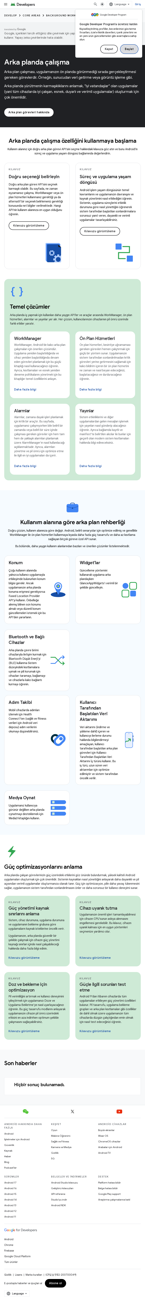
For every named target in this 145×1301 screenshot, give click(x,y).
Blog (6, 1162)
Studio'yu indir (59, 1199)
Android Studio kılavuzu (64, 1182)
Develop (10, 15)
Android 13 (10, 1205)
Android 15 (10, 1194)
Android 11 (10, 1216)
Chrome (8, 1245)
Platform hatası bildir (109, 1182)
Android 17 (10, 1182)
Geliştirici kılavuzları (62, 1188)
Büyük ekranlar (106, 1130)
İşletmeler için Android (17, 1139)
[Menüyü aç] (5, 4)
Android (8, 1133)
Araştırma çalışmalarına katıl (114, 1199)
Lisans (18, 1274)
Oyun (54, 1130)
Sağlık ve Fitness (60, 1141)
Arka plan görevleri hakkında (28, 112)
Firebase (9, 1250)
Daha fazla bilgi (25, 389)
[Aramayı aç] (95, 4)
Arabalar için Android (110, 1147)
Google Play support (109, 1194)
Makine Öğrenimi (60, 1135)
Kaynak (8, 1150)
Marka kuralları (34, 1274)
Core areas (31, 15)
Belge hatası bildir (108, 1188)
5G (53, 1158)
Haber (7, 1156)
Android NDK (58, 1205)
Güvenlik (9, 1145)
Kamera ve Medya (61, 1147)
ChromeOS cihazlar (109, 1141)
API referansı (58, 1194)
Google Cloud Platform (17, 1256)
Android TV (104, 1152)
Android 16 (10, 1188)
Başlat (129, 49)
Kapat (109, 49)
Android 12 (10, 1211)
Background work (61, 15)
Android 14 (10, 1199)
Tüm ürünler (11, 1262)
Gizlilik (55, 1152)
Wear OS (103, 1135)
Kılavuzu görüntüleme (28, 225)
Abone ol (55, 1283)
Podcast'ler (10, 1167)
